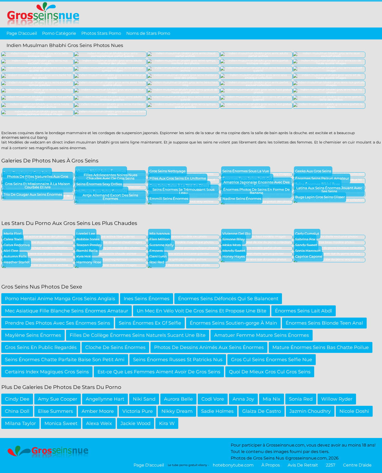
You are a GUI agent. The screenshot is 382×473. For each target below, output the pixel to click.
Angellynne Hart (105, 399)
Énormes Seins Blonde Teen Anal (324, 323)
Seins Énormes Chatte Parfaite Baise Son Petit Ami (64, 359)
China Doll (17, 411)
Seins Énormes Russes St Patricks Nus (177, 359)
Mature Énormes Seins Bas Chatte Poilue (320, 347)
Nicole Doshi (354, 411)
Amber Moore (98, 411)
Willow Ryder (336, 399)
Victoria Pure (137, 411)
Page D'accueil (21, 33)
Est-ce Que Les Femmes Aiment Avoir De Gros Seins (158, 372)
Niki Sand (144, 399)
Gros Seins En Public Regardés (41, 347)
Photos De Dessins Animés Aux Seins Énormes (209, 347)
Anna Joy (243, 399)
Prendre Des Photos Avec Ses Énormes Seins (57, 323)
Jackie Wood (135, 423)
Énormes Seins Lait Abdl (303, 311)
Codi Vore (212, 399)
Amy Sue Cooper (57, 399)
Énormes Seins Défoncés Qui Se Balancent (228, 298)
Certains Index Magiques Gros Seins (47, 372)
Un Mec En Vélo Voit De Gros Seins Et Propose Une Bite (201, 311)
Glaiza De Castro (261, 411)
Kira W (167, 423)
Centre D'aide (357, 465)
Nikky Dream (177, 411)
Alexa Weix (99, 423)
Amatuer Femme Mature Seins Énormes (261, 335)
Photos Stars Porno (101, 33)
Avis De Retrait (303, 465)
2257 (330, 465)
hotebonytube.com (233, 465)
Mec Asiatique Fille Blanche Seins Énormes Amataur (66, 311)
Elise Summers (55, 411)
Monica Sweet (60, 423)
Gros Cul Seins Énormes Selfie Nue (271, 359)
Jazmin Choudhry (310, 411)
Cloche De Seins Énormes (115, 347)
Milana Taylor (20, 423)
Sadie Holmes (217, 411)
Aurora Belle (178, 399)
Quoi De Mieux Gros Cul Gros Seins (270, 372)
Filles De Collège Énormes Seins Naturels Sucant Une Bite (138, 335)
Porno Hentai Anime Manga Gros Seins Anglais (60, 298)
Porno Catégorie (59, 33)
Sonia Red (301, 399)
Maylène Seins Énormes (33, 335)
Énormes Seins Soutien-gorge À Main (233, 323)
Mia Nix (271, 399)
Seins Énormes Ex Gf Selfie (150, 323)
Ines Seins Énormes (146, 298)
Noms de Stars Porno (148, 33)
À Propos (270, 465)
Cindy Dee (17, 399)
